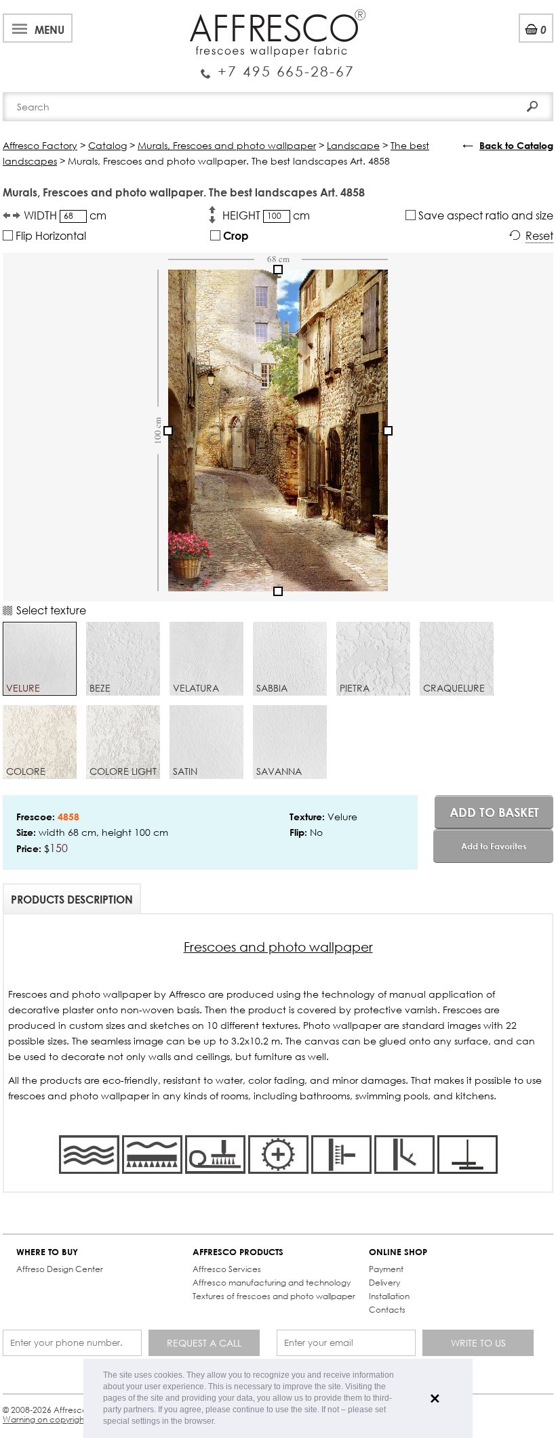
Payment (386, 1269)
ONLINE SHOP (398, 1252)
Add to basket (494, 812)
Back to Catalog (516, 145)
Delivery (384, 1282)
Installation (389, 1296)
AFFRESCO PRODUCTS (238, 1252)
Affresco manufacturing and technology (272, 1282)
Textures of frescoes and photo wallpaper (274, 1296)
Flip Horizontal (49, 235)
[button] (219, 1422)
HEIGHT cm (266, 215)
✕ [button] (435, 1398)
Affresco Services (227, 1269)
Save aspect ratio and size (484, 215)
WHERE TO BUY (47, 1252)
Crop (234, 235)
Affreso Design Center (59, 1269)
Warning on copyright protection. (67, 1419)
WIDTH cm (65, 215)
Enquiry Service (277, 66)
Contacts (387, 1309)
